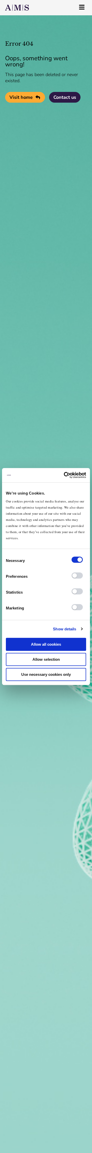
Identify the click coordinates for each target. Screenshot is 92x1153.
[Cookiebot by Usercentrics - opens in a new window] (65, 475)
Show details (64, 629)
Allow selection (46, 659)
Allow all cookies (46, 644)
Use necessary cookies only (46, 674)
